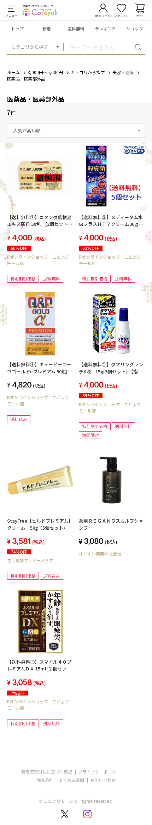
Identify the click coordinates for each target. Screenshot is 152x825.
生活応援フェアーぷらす (30, 560)
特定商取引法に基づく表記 (46, 772)
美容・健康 (123, 72)
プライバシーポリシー (99, 772)
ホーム (13, 72)
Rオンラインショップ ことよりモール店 (38, 260)
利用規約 (44, 780)
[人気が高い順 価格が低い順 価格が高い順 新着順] (76, 131)
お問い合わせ (103, 780)
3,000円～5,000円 (45, 72)
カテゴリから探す (29, 46)
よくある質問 (71, 780)
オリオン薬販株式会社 (100, 553)
